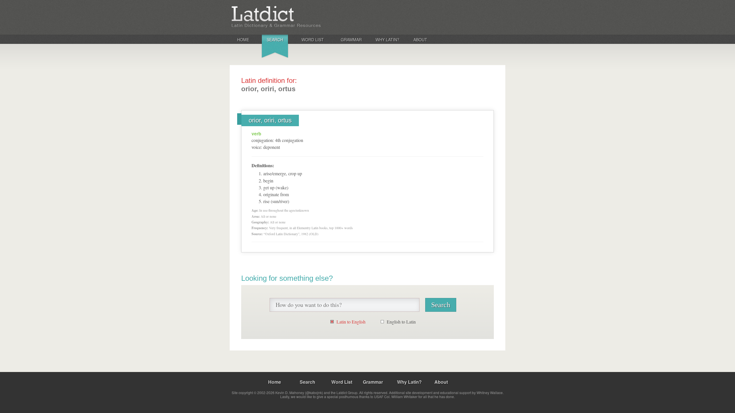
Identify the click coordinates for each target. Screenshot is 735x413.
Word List (312, 39)
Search (275, 39)
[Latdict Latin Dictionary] (305, 17)
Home (243, 39)
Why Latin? (387, 39)
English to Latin (401, 322)
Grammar (351, 39)
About (420, 39)
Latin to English (350, 322)
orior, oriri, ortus (270, 120)
